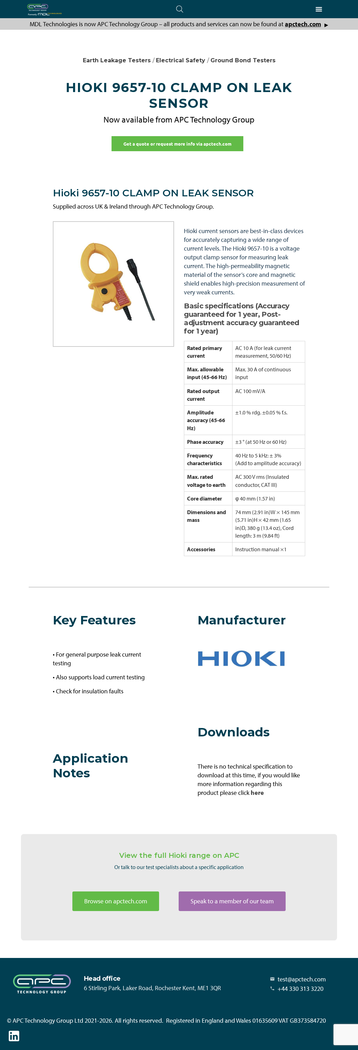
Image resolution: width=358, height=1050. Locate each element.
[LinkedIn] (14, 1036)
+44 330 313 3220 (300, 989)
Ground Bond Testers (242, 60)
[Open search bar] (179, 9)
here (257, 793)
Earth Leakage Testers (117, 60)
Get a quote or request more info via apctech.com (177, 144)
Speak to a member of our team (232, 901)
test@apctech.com (302, 979)
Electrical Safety (180, 60)
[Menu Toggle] (318, 9)
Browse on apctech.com (115, 901)
